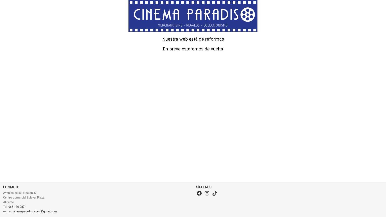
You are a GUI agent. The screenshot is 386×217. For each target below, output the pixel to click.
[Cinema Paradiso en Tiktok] (214, 193)
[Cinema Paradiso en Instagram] (207, 193)
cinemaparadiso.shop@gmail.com (35, 211)
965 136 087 (16, 207)
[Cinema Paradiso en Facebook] (199, 193)
